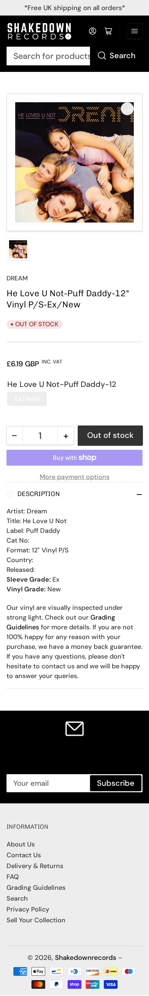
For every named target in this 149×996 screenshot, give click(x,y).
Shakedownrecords (85, 957)
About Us (21, 844)
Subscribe (116, 783)
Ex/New (26, 398)
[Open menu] (134, 31)
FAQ (13, 876)
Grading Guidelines (36, 887)
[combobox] (74, 56)
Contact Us (24, 855)
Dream (17, 278)
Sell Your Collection (36, 920)
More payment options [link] (75, 477)
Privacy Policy (28, 909)
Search (123, 56)
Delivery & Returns (35, 866)
